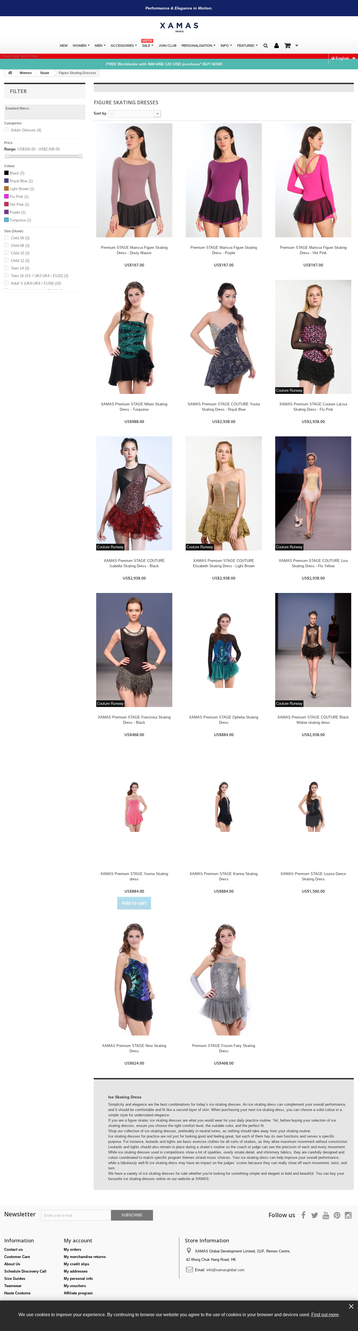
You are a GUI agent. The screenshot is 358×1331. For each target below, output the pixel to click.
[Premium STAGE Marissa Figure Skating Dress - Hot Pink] (313, 180)
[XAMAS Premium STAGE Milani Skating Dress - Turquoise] (134, 337)
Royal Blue (21, 181)
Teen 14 (20, 268)
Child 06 (20, 238)
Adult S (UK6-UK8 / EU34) (36, 283)
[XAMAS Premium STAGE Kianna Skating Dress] (224, 807)
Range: (10, 149)
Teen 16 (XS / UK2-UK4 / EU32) (39, 276)
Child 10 (20, 253)
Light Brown (22, 189)
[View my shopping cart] (291, 45)
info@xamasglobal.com (225, 1270)
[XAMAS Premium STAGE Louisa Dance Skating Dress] (313, 807)
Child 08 (20, 245)
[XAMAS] (179, 27)
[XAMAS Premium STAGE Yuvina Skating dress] (134, 807)
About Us (12, 1264)
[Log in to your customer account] (277, 45)
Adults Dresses (26, 130)
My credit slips (76, 1264)
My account (78, 1240)
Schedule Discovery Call (25, 1271)
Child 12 (20, 261)
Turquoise (20, 220)
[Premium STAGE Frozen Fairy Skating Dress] (224, 978)
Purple (17, 212)
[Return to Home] (10, 73)
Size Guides (14, 1278)
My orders (72, 1249)
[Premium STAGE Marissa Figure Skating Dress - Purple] (224, 180)
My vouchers (75, 1286)
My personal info (78, 1278)
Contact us (13, 1249)
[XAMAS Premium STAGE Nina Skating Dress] (134, 978)
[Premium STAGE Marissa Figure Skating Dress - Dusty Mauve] (134, 180)
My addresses (76, 1271)
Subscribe (132, 1215)
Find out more (325, 1314)
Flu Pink (19, 197)
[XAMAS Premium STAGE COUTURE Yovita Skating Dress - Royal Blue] (224, 337)
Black (17, 173)
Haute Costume (17, 1293)
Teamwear (13, 1286)
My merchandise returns (85, 1257)
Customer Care (17, 1257)
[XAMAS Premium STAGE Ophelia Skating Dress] (224, 650)
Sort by (100, 113)
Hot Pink (19, 204)
